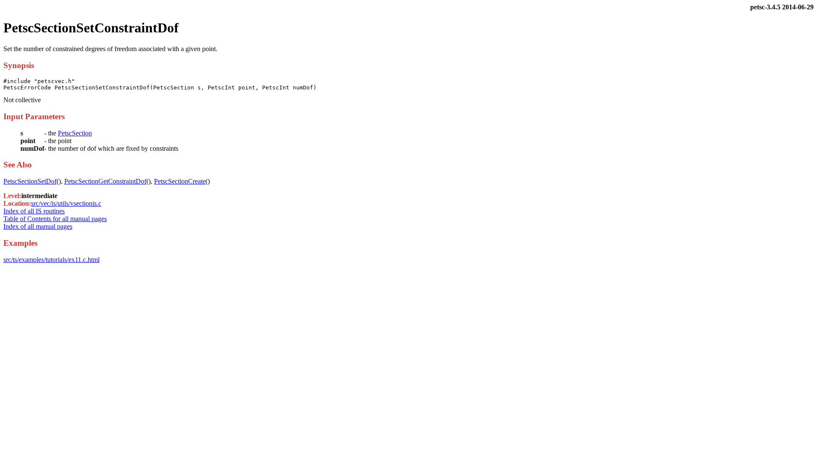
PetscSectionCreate (180, 181)
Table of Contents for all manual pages (55, 218)
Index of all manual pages (37, 226)
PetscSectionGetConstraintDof (105, 181)
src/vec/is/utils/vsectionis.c (66, 203)
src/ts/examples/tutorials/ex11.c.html (51, 259)
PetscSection (75, 133)
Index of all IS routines (34, 211)
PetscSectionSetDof (30, 181)
